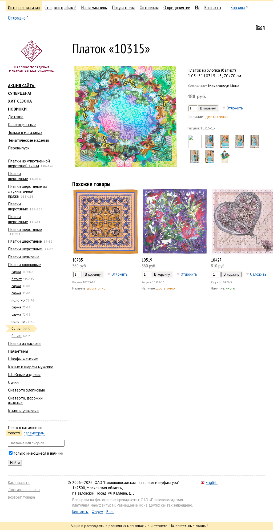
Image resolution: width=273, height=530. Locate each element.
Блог (110, 511)
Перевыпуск (18, 147)
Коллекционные (22, 124)
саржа (16, 272)
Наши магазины (94, 7)
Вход (260, 27)
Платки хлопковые (24, 264)
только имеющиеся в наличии (38, 453)
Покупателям (123, 7)
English (212, 482)
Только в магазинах (25, 132)
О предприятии (176, 7)
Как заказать (19, 482)
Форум (97, 511)
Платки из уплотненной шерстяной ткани (29, 163)
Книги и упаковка (23, 410)
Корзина (238, 7)
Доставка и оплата (24, 489)
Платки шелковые (23, 256)
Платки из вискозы (24, 343)
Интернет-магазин (24, 7)
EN (197, 7)
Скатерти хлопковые (26, 390)
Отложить (235, 108)
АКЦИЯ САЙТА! (21, 85)
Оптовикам (149, 7)
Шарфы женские (23, 358)
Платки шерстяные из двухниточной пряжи (27, 191)
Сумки (13, 382)
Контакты (212, 7)
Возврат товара (21, 497)
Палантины (18, 351)
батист (16, 279)
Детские (15, 116)
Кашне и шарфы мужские (30, 366)
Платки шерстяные (18, 176)
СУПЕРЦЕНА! (19, 93)
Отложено (17, 18)
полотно (18, 300)
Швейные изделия (24, 374)
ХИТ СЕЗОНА (20, 101)
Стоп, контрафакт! (60, 7)
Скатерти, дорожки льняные (25, 400)
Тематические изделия (28, 140)
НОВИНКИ (17, 109)
